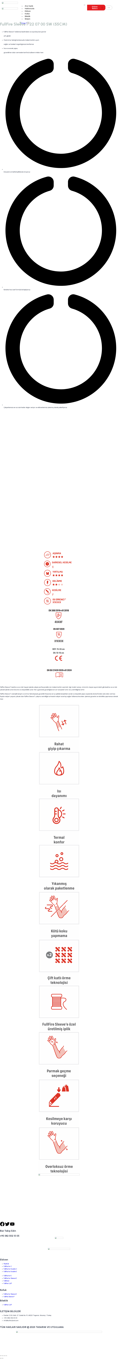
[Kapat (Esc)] (6, 1355)
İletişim (27, 19)
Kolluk (27, 14)
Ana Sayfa (29, 6)
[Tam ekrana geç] (2, 1355)
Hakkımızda (29, 9)
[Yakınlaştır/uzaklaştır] (0, 1355)
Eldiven (28, 11)
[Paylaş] (4, 1355)
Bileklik (27, 16)
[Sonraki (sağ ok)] (2, 1358)
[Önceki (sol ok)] (0, 1358)
